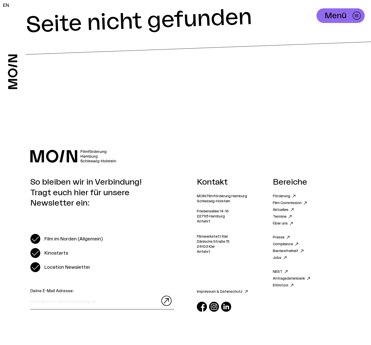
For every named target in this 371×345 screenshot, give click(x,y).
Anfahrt (203, 221)
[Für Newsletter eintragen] (165, 300)
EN (6, 5)
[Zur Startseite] (13, 71)
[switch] (66, 239)
